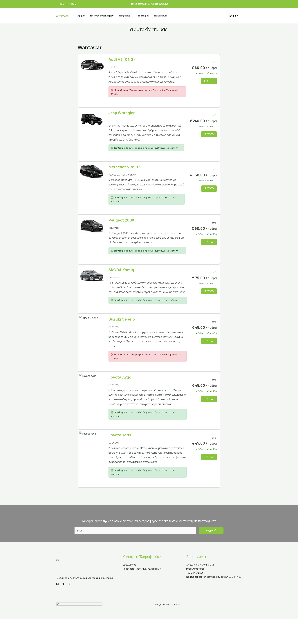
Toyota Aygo (119, 377)
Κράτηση (209, 81)
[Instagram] (69, 584)
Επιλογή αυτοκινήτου (102, 15)
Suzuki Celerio (121, 319)
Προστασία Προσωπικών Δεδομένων (142, 568)
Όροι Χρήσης (129, 564)
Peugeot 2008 (121, 220)
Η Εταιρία (143, 15)
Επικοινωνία (160, 15)
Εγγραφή (211, 530)
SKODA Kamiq (121, 269)
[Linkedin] (63, 584)
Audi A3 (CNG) (121, 59)
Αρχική (81, 15)
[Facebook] (57, 584)
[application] (131, 15)
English (233, 15)
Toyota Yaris (119, 434)
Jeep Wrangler (121, 112)
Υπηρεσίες (124, 15)
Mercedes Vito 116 (124, 166)
